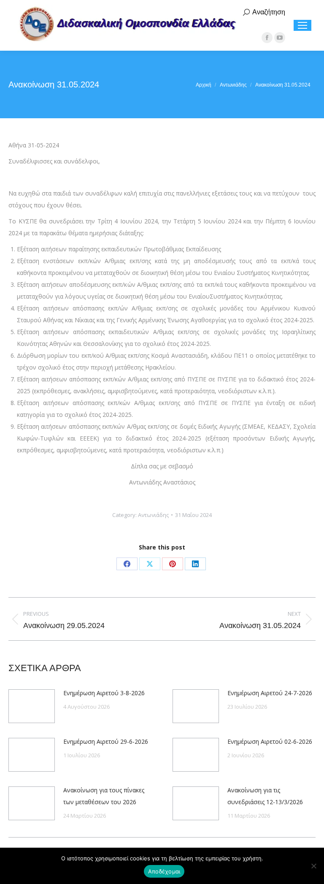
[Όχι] (313, 866)
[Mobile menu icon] (302, 25)
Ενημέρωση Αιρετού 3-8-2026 (104, 693)
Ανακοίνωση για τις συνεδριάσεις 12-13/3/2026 (265, 796)
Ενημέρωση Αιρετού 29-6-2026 (105, 741)
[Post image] (31, 706)
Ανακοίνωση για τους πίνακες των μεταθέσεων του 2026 (103, 796)
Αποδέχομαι (164, 871)
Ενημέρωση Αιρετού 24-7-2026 (269, 693)
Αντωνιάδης (153, 515)
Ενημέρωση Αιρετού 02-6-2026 (269, 741)
